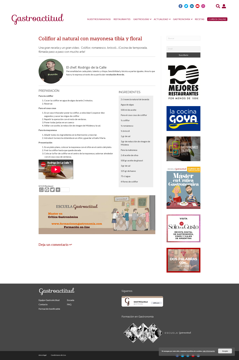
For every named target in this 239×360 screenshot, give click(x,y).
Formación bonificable (49, 308)
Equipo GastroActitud (49, 300)
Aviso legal (42, 355)
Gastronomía (181, 19)
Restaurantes (122, 19)
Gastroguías (141, 19)
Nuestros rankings (99, 19)
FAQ (69, 304)
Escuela (70, 300)
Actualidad (161, 19)
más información (209, 351)
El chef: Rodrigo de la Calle (86, 67)
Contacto (43, 304)
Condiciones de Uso (58, 355)
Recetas (199, 19)
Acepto (225, 351)
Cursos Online (217, 19)
